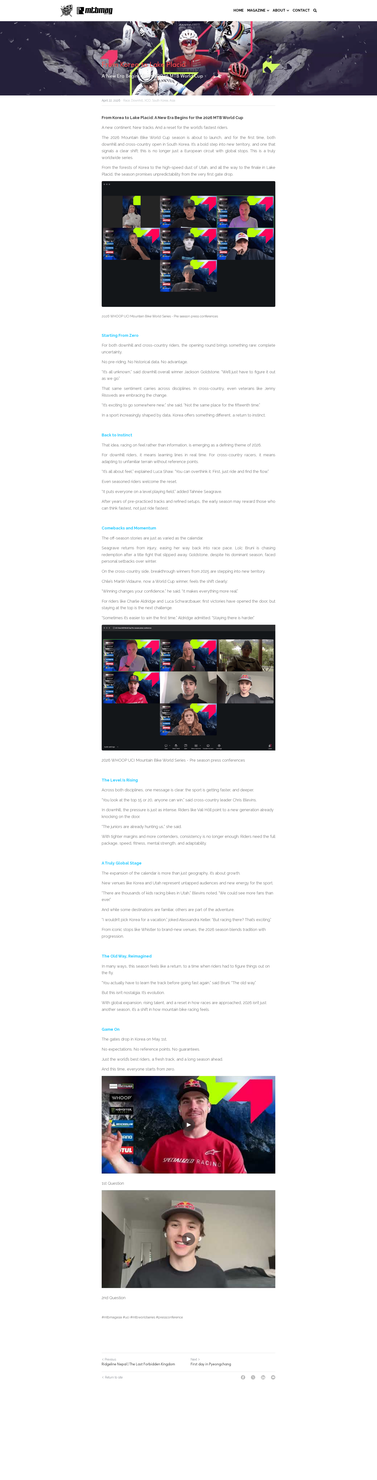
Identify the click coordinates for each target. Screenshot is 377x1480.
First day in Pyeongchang (211, 1364)
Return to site (114, 1377)
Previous (110, 1359)
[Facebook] (243, 1377)
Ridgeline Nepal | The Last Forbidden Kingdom (138, 1364)
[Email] (273, 1377)
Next (194, 1359)
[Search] (315, 10)
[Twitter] (253, 1377)
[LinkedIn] (263, 1377)
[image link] (86, 10)
